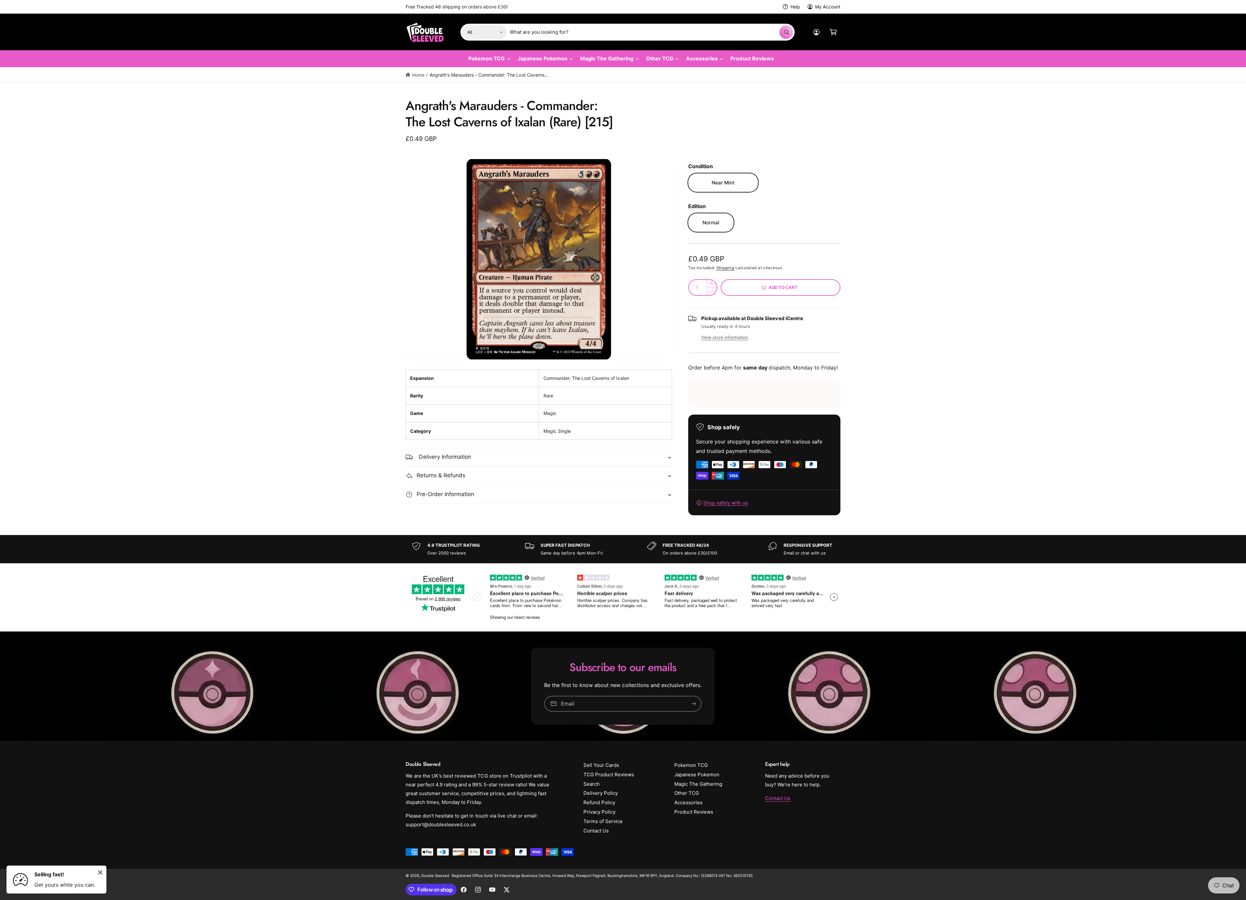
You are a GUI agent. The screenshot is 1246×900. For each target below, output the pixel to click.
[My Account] (816, 32)
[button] (833, 32)
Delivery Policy (600, 793)
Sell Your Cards (601, 765)
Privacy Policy (599, 812)
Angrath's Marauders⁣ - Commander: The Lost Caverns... (489, 75)
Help (795, 6)
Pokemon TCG (486, 58)
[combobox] (651, 32)
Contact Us (596, 831)
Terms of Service (603, 821)
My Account (827, 6)
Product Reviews (693, 812)
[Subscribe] (694, 704)
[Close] (100, 872)
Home (418, 75)
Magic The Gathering (606, 58)
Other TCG (659, 58)
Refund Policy (599, 802)
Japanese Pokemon (543, 58)
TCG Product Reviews (608, 774)
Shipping (725, 267)
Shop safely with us (725, 503)
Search (591, 784)
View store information (724, 337)
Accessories (702, 58)
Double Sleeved (435, 875)
